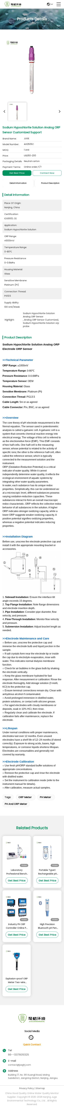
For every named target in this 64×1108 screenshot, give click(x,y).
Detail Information (18, 183)
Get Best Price (17, 173)
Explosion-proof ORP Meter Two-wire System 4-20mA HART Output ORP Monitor (17, 980)
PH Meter (45, 797)
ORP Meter (25, 797)
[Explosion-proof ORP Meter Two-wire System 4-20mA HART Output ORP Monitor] (16, 961)
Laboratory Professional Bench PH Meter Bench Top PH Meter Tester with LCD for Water (17, 872)
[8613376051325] (31, 1037)
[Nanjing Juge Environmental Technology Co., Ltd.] (13, 4)
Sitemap (40, 1088)
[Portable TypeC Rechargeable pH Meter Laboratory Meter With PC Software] (47, 852)
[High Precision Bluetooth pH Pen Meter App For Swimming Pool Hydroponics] (47, 907)
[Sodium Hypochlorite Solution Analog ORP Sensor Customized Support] (33, 66)
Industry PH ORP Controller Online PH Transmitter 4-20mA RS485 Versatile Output (16, 926)
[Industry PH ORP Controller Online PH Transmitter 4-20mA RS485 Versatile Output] (16, 907)
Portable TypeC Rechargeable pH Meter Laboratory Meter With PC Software (47, 872)
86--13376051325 (18, 1054)
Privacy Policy (26, 1088)
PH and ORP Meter (16, 804)
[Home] (32, 1022)
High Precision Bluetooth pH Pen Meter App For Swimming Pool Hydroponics (47, 926)
